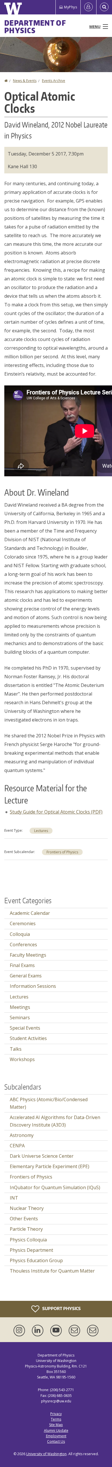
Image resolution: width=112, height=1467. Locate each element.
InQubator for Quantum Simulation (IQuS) (55, 1187)
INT (14, 1198)
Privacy (56, 1413)
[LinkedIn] (39, 1330)
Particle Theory (26, 1229)
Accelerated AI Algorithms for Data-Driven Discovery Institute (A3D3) (55, 1121)
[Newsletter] (93, 1330)
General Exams (26, 976)
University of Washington (46, 1453)
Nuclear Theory (27, 1208)
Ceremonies (23, 923)
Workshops (22, 1059)
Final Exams (22, 965)
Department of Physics (35, 26)
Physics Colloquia (28, 1239)
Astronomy (22, 1135)
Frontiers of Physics (62, 852)
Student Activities (28, 1038)
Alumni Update (56, 1430)
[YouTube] (57, 1330)
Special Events (25, 1028)
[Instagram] (20, 1330)
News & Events (24, 80)
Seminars (20, 1017)
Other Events (24, 1218)
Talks (16, 1049)
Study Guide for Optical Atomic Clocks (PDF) (56, 812)
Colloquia (20, 934)
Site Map (56, 1424)
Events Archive (53, 80)
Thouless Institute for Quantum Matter (52, 1271)
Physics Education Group (36, 1260)
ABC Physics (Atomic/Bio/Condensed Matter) (49, 1103)
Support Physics (61, 1308)
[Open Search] (104, 7)
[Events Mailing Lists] (75, 1330)
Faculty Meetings (28, 955)
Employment (56, 1436)
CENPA (17, 1145)
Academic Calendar (30, 913)
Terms (56, 1419)
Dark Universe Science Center (42, 1156)
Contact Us (56, 1441)
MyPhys (70, 7)
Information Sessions (33, 986)
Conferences (23, 944)
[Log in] (88, 7)
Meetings (20, 1007)
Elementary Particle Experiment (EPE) (49, 1166)
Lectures (41, 830)
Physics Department (31, 1250)
